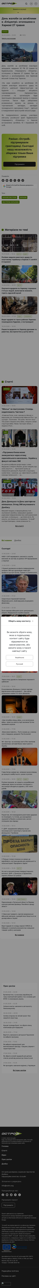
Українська (19, 657)
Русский (19, 664)
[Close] (32, 621)
